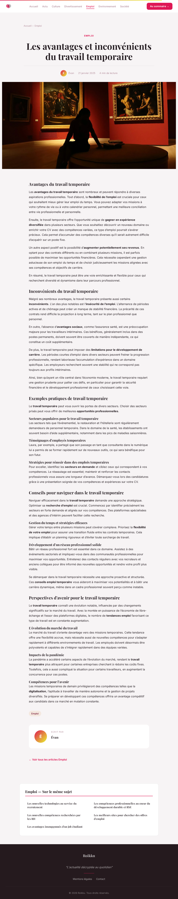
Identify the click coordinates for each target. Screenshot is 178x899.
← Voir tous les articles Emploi (48, 759)
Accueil (33, 6)
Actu (45, 6)
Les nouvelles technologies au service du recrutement (51, 805)
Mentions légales (82, 878)
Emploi (90, 6)
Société (124, 6)
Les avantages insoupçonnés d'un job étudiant (54, 826)
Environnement (107, 6)
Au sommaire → (159, 6)
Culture (56, 6)
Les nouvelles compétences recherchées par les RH (53, 817)
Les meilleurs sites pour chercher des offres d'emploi (120, 817)
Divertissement (73, 6)
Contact (100, 878)
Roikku (89, 855)
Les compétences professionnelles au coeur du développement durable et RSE (122, 805)
